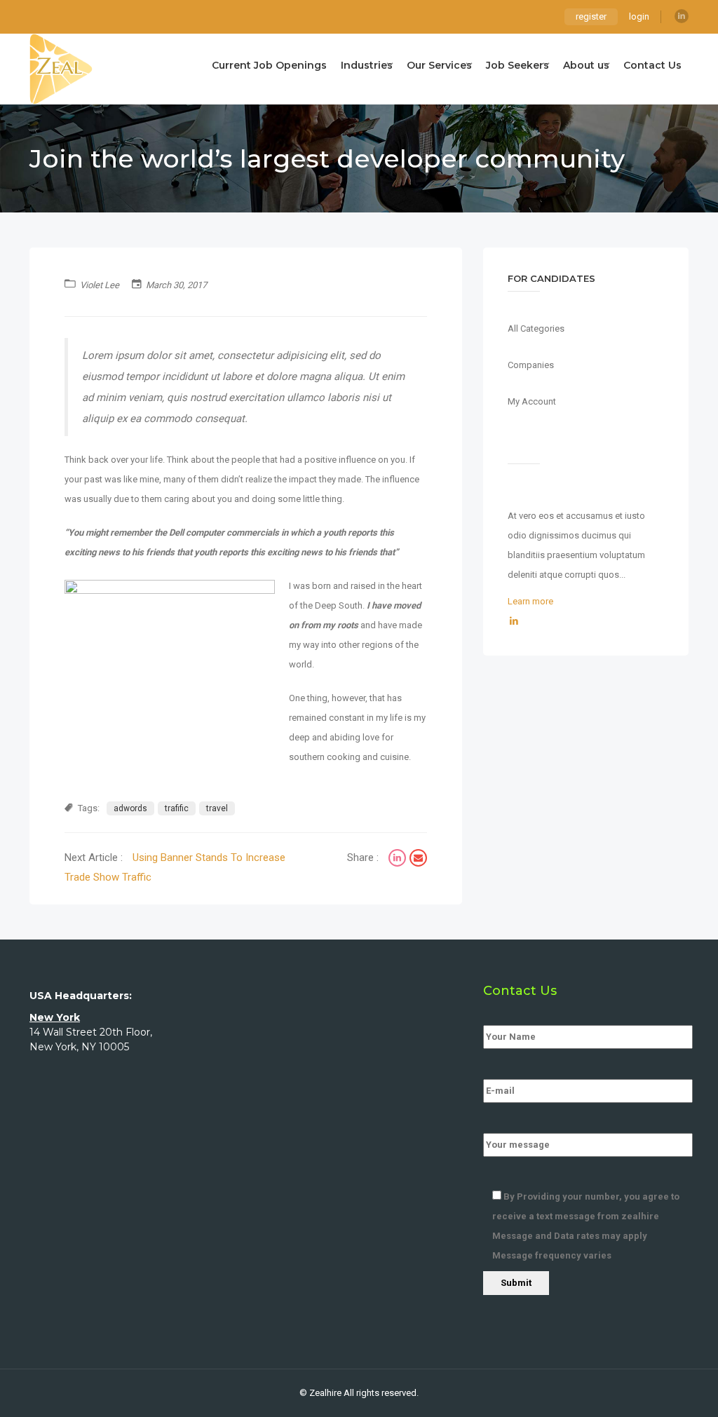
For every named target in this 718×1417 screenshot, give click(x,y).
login (639, 16)
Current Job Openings (269, 65)
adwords (130, 808)
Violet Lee (99, 285)
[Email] (418, 860)
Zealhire (325, 1393)
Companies (531, 365)
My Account (532, 401)
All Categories (536, 328)
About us (586, 65)
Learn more (530, 601)
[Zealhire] (61, 69)
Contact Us (652, 65)
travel (217, 808)
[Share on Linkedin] (398, 860)
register (591, 16)
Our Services (439, 65)
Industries (367, 65)
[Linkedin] (682, 16)
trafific (177, 808)
